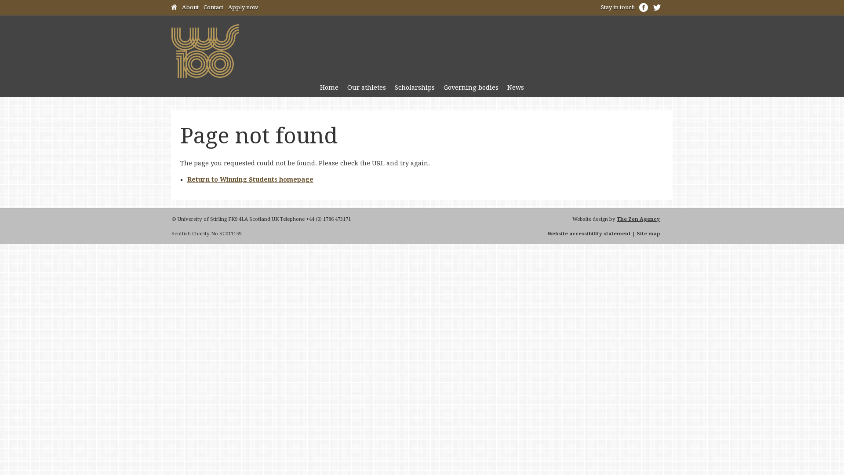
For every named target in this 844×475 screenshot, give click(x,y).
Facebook (643, 7)
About (190, 7)
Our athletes (366, 87)
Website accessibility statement (589, 233)
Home (174, 8)
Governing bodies (471, 87)
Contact (213, 7)
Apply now (243, 7)
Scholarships (415, 87)
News (515, 87)
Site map (648, 233)
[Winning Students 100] (205, 75)
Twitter (656, 7)
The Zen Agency (638, 219)
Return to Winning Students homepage (250, 179)
